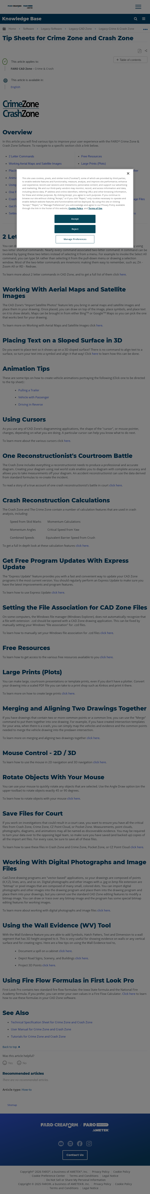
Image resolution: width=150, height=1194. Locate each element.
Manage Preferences (75, 239)
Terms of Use (95, 208)
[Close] (128, 173)
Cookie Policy (76, 208)
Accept (75, 218)
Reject (75, 228)
